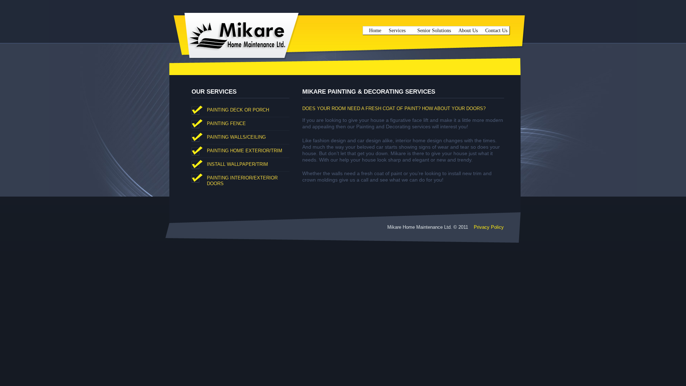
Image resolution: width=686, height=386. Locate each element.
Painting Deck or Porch (238, 110)
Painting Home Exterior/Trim (244, 150)
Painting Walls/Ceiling (236, 137)
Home (375, 30)
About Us (468, 30)
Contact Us (496, 30)
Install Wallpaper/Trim (237, 164)
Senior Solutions (434, 30)
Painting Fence (226, 123)
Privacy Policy (489, 227)
